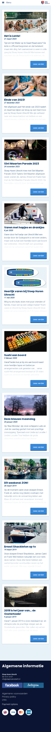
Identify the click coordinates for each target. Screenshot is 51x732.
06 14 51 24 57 (7, 677)
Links (4, 699)
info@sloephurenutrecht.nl (11, 679)
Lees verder (38, 64)
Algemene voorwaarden (15, 693)
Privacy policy (9, 696)
